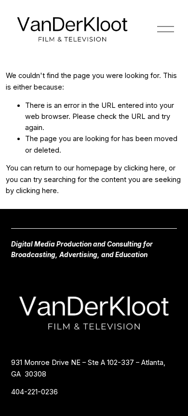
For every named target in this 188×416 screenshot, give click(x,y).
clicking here (144, 168)
